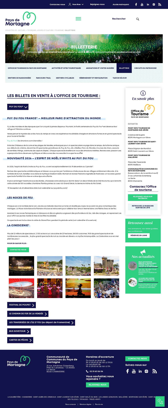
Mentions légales (85, 404)
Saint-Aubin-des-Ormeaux (44, 397)
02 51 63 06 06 (96, 371)
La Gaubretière (14, 397)
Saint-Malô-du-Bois (89, 397)
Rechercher (137, 19)
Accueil (22, 30)
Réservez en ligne (139, 235)
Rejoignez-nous (97, 4)
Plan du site (99, 404)
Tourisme (59, 30)
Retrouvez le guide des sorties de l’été (143, 207)
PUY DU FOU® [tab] (16, 106)
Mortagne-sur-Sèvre (138, 397)
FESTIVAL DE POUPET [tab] (20, 304)
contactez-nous (18, 250)
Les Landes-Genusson (108, 397)
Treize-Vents (94, 399)
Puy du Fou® (12, 141)
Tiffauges (84, 399)
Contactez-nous (57, 4)
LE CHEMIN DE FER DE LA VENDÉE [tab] (26, 313)
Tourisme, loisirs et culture (40, 30)
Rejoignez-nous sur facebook (142, 197)
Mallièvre (123, 397)
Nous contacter (70, 404)
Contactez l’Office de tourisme (143, 188)
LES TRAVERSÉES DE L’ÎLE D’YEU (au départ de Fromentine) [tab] (39, 322)
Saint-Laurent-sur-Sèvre (68, 397)
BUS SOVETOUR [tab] (17, 331)
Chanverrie (27, 397)
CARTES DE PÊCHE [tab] (18, 339)
